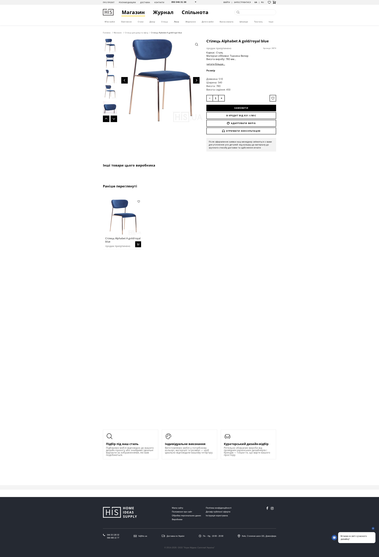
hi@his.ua (142, 536)
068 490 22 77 (113, 538)
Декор (152, 21)
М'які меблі (110, 21)
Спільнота (195, 12)
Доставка (145, 2)
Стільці (164, 21)
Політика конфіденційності (218, 508)
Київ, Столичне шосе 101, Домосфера (259, 536)
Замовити (241, 108)
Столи (140, 21)
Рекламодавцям (127, 2)
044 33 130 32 (113, 535)
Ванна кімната (226, 21)
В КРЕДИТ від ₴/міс (241, 115)
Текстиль (258, 21)
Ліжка (176, 21)
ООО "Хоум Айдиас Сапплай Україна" (196, 547)
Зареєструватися (242, 2)
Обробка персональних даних (186, 515)
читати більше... (215, 64)
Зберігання (190, 21)
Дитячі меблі (208, 21)
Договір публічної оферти (218, 511)
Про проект (108, 2)
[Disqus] (189, 290)
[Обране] (269, 2)
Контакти (159, 2)
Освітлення (126, 21)
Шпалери (244, 21)
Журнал (163, 12)
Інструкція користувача (217, 515)
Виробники (177, 519)
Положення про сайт (182, 511)
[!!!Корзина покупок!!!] (274, 3)
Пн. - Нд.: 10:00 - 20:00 (213, 536)
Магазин (133, 12)
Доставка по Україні (175, 536)
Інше (271, 21)
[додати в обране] (273, 98)
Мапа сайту (177, 508)
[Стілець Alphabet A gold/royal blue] (123, 217)
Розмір (210, 70)
